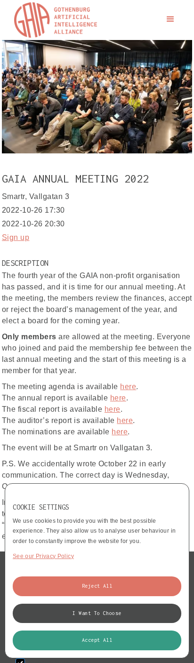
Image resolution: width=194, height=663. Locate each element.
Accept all (97, 640)
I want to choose (97, 613)
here (128, 387)
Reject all (97, 586)
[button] (170, 19)
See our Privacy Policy (43, 556)
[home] (53, 20)
